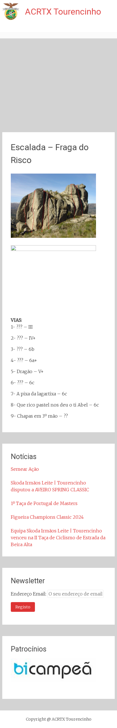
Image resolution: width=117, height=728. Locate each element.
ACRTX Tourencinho (63, 12)
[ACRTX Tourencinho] (10, 11)
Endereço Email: (29, 594)
